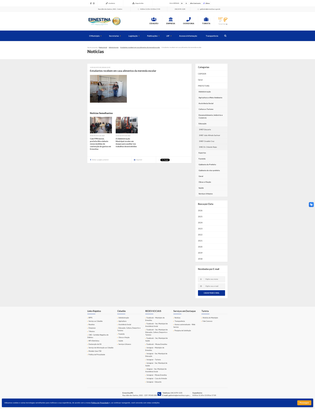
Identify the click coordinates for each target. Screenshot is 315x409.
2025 (200, 216)
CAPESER (202, 74)
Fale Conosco (207, 321)
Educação (202, 123)
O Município (94, 36)
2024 (200, 222)
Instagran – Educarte (154, 382)
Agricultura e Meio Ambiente (210, 97)
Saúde (201, 188)
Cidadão (153, 23)
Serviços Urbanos (206, 194)
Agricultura (122, 321)
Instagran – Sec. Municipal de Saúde (156, 364)
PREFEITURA (203, 86)
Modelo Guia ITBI (95, 351)
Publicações (152, 36)
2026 (200, 210)
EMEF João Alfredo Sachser (209, 135)
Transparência (212, 36)
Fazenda (202, 159)
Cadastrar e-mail (211, 293)
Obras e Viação (205, 182)
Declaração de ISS (95, 344)
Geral (200, 80)
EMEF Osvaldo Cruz (206, 141)
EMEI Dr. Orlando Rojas (208, 147)
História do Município (210, 318)
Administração (113, 47)
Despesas (92, 328)
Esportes (202, 153)
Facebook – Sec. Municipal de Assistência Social (156, 325)
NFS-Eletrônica (94, 341)
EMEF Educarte (205, 129)
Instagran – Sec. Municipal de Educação (156, 355)
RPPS (90, 318)
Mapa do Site (139, 3)
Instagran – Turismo (154, 360)
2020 (200, 247)
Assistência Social (206, 103)
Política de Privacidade (97, 355)
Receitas (92, 324)
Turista (206, 23)
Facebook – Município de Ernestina (155, 319)
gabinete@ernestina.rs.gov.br (179, 395)
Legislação (133, 36)
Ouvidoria (111, 3)
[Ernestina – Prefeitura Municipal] (104, 21)
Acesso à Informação (188, 36)
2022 (200, 235)
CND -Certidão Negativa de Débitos (97, 336)
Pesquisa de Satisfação (183, 330)
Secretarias (114, 36)
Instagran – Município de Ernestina (154, 349)
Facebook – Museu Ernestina (157, 344)
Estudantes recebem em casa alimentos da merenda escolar (140, 47)
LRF (168, 36)
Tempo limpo (222, 24)
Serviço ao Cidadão (96, 321)
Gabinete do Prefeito (207, 164)
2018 (200, 259)
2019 (200, 253)
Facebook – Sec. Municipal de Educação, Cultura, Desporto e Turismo (156, 332)
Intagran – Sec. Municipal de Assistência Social (155, 370)
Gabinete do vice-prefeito (209, 170)
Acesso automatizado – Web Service (184, 325)
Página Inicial (103, 47)
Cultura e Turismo (206, 109)
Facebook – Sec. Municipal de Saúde (156, 339)
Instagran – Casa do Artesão (157, 378)
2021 (200, 241)
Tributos (92, 331)
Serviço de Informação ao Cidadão (101, 348)
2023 (200, 228)
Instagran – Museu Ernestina (157, 375)
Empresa (170, 23)
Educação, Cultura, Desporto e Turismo (128, 329)
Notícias (177, 318)
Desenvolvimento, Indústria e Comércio (211, 116)
